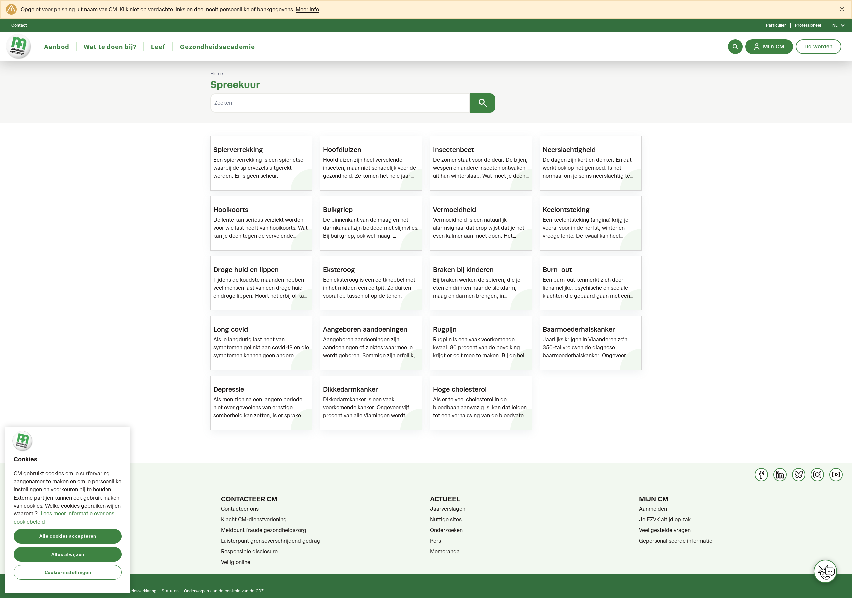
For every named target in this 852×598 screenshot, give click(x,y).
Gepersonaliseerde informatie (675, 540)
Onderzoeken (446, 530)
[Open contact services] (825, 571)
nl (834, 25)
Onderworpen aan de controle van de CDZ (224, 591)
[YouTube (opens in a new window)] (836, 474)
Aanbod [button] (56, 46)
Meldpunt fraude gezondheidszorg (263, 530)
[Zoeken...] (735, 46)
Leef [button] (158, 46)
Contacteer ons (240, 508)
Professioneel (808, 25)
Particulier (776, 25)
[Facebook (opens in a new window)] (761, 474)
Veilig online (235, 562)
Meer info (307, 9)
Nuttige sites (446, 519)
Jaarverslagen (447, 508)
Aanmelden (653, 508)
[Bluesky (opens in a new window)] (798, 474)
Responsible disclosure (249, 551)
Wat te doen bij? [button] (110, 46)
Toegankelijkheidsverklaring (131, 591)
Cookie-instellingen (68, 572)
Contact (19, 25)
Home (216, 73)
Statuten (170, 591)
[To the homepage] (18, 46)
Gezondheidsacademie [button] (217, 46)
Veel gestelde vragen (665, 530)
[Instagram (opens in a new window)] (817, 474)
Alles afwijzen (67, 554)
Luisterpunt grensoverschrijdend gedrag (270, 540)
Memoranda (445, 551)
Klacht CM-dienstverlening (254, 519)
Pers (435, 540)
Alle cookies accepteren (67, 536)
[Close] (842, 9)
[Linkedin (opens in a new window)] (780, 474)
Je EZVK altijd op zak (665, 519)
